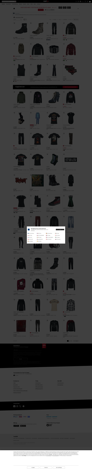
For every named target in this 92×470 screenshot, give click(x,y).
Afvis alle (46, 467)
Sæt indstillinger (59, 467)
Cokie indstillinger (48, 455)
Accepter (33, 467)
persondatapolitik (55, 455)
